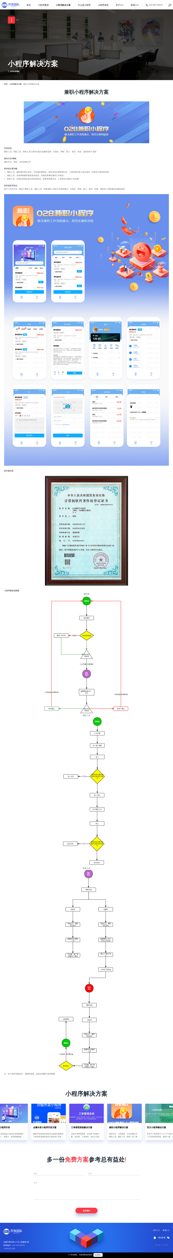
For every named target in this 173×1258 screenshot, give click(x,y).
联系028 (135, 5)
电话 (90, 1173)
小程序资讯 (103, 5)
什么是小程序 (84, 5)
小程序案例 (43, 5)
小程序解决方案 (63, 5)
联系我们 (98, 1255)
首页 (28, 5)
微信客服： (162, 1237)
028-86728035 (156, 4)
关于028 (119, 5)
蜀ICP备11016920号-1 (162, 1245)
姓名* (36, 1173)
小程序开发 (12, 189)
